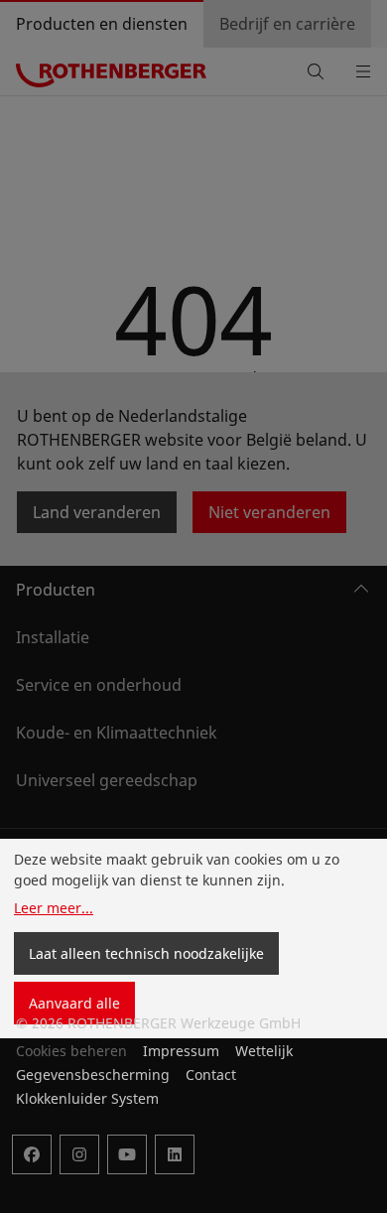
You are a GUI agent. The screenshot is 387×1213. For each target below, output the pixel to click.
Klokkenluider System (87, 1098)
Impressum (181, 1050)
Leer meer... (53, 907)
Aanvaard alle (74, 1003)
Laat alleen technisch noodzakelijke (146, 953)
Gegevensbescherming (93, 1074)
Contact (211, 1074)
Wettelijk (264, 1050)
